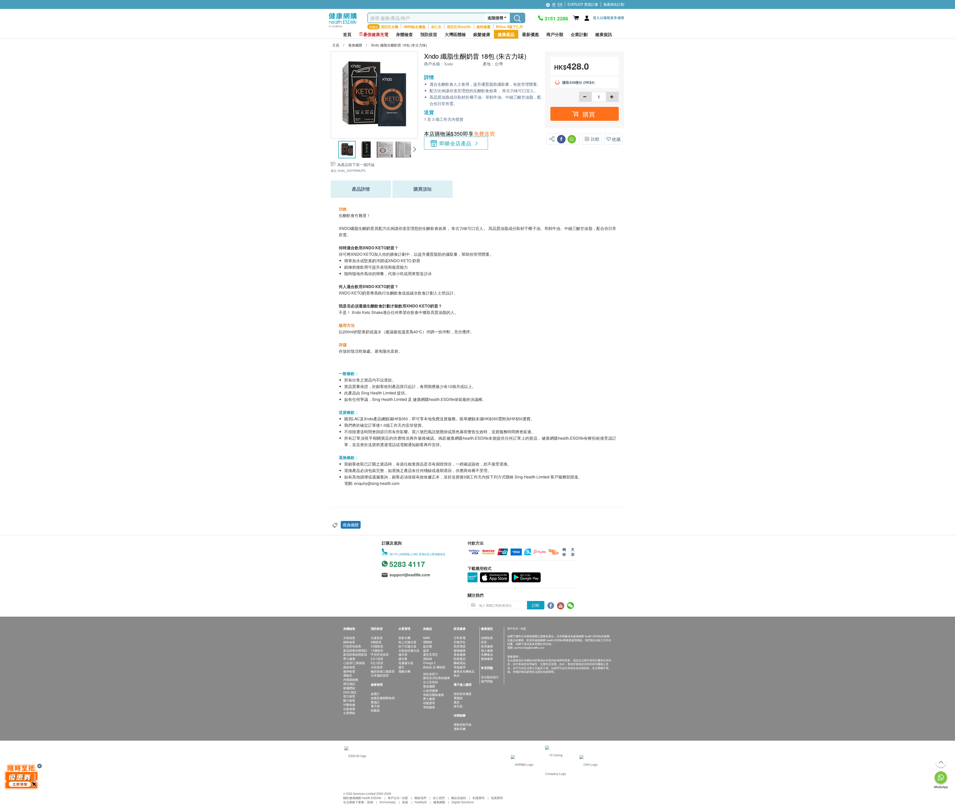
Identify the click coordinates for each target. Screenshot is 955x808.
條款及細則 (458, 798)
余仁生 (436, 26)
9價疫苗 (376, 642)
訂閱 (535, 605)
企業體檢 (349, 713)
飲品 (457, 675)
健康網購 (439, 802)
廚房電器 (460, 646)
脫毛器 (458, 706)
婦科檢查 (349, 642)
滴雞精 (427, 642)
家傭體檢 (349, 688)
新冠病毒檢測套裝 (355, 654)
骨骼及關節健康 (433, 694)
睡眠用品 (460, 663)
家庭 (405, 802)
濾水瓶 (402, 658)
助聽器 (375, 710)
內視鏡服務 (350, 679)
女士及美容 (430, 682)
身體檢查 (487, 638)
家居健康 (487, 646)
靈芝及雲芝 (430, 654)
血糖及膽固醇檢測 (383, 698)
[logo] (342, 27)
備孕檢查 (349, 671)
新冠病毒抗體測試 (355, 650)
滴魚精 (427, 658)
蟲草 (426, 650)
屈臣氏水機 (389, 26)
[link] (355, 755)
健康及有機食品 (464, 671)
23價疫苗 (377, 646)
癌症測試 (349, 683)
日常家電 (460, 638)
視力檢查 (349, 696)
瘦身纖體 (351, 525)
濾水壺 (402, 654)
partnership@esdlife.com (529, 647)
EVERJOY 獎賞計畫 (583, 4)
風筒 (457, 702)
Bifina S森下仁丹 (509, 26)
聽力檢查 (349, 700)
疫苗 (484, 642)
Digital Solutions (463, 802)
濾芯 (401, 667)
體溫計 (375, 702)
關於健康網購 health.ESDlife (362, 798)
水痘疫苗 (377, 667)
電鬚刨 (458, 698)
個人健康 (487, 650)
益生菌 (427, 646)
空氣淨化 (460, 642)
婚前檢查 (349, 667)
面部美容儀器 (463, 693)
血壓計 (375, 693)
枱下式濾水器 (407, 646)
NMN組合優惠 (415, 26)
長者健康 (460, 654)
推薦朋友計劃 (613, 4)
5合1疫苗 (377, 658)
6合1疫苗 (377, 663)
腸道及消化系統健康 (436, 678)
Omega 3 (429, 663)
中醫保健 (349, 704)
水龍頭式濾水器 (408, 650)
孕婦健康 (429, 707)
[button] (414, 149)
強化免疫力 (430, 674)
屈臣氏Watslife (459, 26)
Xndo (448, 64)
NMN (426, 638)
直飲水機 (404, 638)
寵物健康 (460, 650)
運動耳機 (460, 728)
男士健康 (349, 658)
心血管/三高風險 (354, 663)
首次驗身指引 (490, 677)
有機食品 (487, 654)
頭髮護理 (429, 703)
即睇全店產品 (455, 143)
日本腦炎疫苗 (380, 675)
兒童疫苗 (377, 638)
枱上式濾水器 (407, 642)
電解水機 (404, 671)
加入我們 (439, 798)
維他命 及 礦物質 (434, 667)
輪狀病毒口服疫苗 (383, 671)
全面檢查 (349, 638)
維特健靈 (483, 26)
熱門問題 (487, 681)
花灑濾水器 (405, 663)
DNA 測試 (349, 692)
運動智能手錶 (463, 724)
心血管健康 (430, 690)
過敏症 (347, 675)
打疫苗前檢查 (352, 646)
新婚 (370, 802)
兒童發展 (349, 709)
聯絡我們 (420, 798)
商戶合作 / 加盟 (398, 798)
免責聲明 (497, 798)
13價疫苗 (377, 650)
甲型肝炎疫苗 (380, 654)
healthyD (421, 802)
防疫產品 (460, 658)
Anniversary (388, 802)
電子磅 (375, 706)
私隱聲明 (478, 798)
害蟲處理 (460, 667)
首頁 (347, 34)
